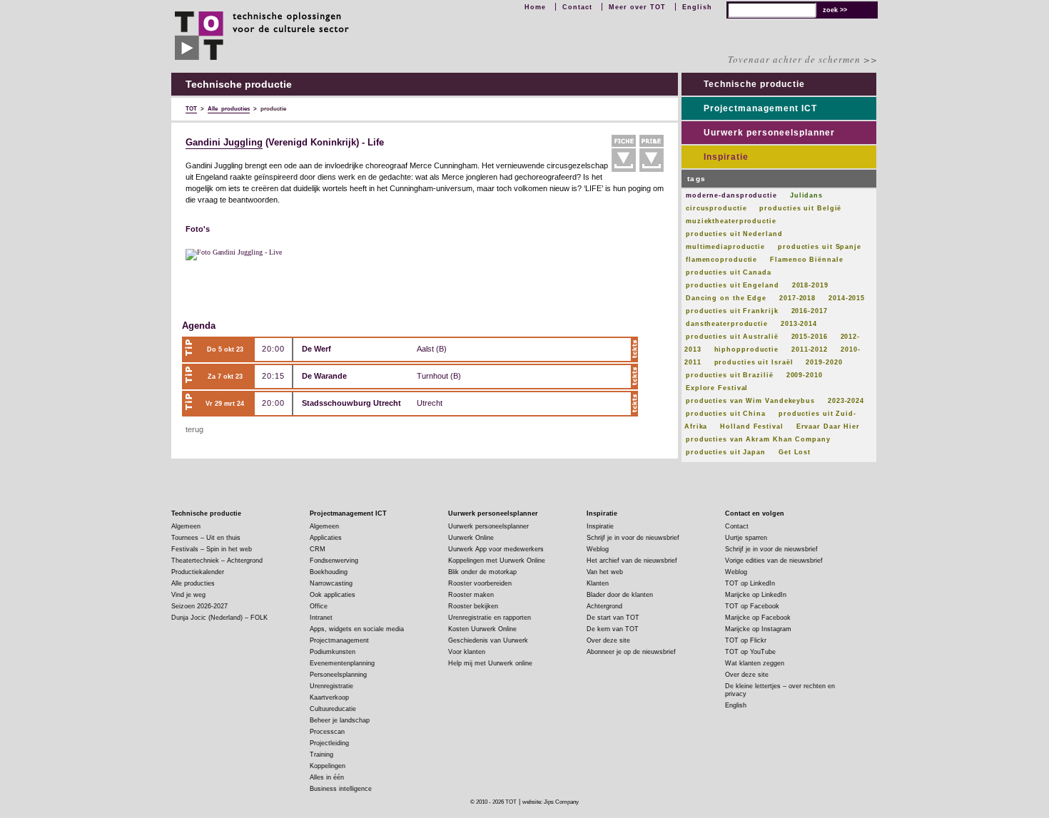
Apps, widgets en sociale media (357, 629)
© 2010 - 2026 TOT (493, 802)
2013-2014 (799, 323)
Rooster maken (471, 594)
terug (194, 429)
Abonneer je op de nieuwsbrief (631, 651)
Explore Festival (717, 388)
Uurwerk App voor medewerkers (496, 549)
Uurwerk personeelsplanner (769, 133)
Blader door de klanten (620, 594)
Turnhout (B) (439, 376)
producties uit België (800, 208)
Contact (577, 7)
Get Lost (795, 452)
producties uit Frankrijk (732, 311)
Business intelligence (341, 788)
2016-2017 (809, 311)
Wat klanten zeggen (754, 663)
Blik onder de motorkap (482, 572)
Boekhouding (329, 572)
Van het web (605, 572)
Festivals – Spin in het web (211, 549)
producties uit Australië (732, 336)
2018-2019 (810, 285)
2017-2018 (797, 298)
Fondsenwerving (334, 560)
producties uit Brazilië (730, 375)
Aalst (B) (432, 348)
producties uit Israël (754, 362)
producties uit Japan (726, 452)
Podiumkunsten (332, 651)
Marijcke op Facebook (758, 617)
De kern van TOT (613, 629)
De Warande (324, 376)
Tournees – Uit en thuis (205, 537)
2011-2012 (809, 349)
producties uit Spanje (819, 246)
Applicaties (326, 537)
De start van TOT (613, 617)
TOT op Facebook (752, 606)
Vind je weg (188, 594)
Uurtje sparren (746, 537)
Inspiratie (726, 157)
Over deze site (608, 640)
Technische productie (754, 84)
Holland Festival (751, 426)
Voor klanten (466, 651)
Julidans (806, 195)
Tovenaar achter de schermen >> (803, 59)
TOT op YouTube (750, 651)
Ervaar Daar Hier (828, 426)
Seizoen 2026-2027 (199, 606)
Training (321, 754)
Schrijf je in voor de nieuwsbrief (633, 537)
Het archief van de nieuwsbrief (632, 560)
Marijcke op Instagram (758, 629)
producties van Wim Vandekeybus (750, 400)
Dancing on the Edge (726, 298)
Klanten (598, 583)
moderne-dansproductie (731, 195)
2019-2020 (824, 362)
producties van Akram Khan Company (758, 439)
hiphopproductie (746, 349)
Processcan (327, 731)
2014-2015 (846, 298)
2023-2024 (846, 400)
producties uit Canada (728, 272)
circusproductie (716, 208)
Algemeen (186, 526)
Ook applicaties (332, 594)
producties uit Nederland (734, 233)
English (697, 7)
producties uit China (726, 413)
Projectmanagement (339, 640)
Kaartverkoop (329, 697)
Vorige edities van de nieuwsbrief (774, 560)
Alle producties (193, 583)
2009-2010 (804, 375)
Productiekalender (197, 572)
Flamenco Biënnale (806, 259)
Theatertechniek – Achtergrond (217, 560)
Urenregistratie (331, 686)
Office (319, 606)
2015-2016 (809, 336)
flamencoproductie (721, 259)
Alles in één (327, 777)
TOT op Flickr (745, 640)
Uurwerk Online (471, 537)
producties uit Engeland (732, 285)
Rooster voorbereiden (480, 583)
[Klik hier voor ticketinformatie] (634, 349)
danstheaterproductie (727, 323)
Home (535, 7)
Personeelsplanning (338, 674)
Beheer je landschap (340, 720)
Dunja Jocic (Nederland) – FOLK (219, 617)
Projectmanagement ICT (760, 108)
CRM (317, 549)
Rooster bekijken (473, 606)
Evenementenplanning (342, 663)
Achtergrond (604, 606)
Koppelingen (327, 766)
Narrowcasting (331, 583)
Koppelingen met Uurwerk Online (496, 560)
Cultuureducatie (333, 708)
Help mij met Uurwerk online (490, 663)
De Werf (316, 348)
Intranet (321, 617)
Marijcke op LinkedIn (755, 594)
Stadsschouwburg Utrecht (351, 403)
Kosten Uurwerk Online (482, 629)
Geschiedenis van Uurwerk (488, 640)
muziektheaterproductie (731, 221)
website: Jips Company (550, 802)
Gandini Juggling (224, 143)
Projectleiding (329, 743)
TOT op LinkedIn (750, 583)
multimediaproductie (725, 246)
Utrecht (429, 403)
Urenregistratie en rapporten (489, 617)
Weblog (598, 549)
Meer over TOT (637, 7)
